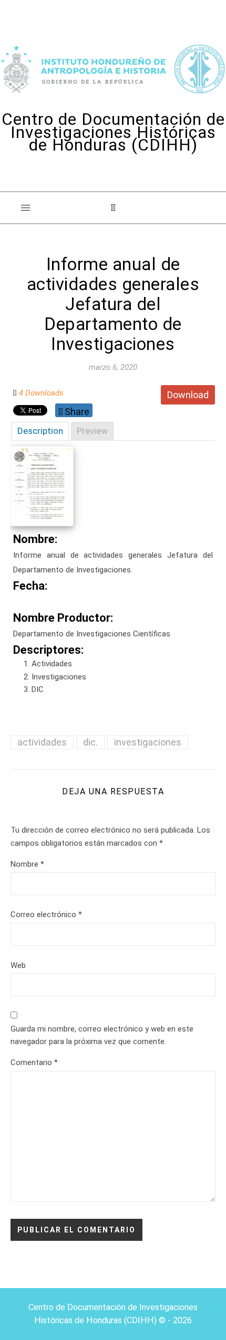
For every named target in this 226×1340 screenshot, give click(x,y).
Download (188, 394)
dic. (90, 742)
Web (18, 965)
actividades (42, 742)
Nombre (27, 864)
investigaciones (147, 742)
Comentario (34, 1062)
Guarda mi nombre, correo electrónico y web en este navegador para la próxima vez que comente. (102, 1035)
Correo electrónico (46, 914)
